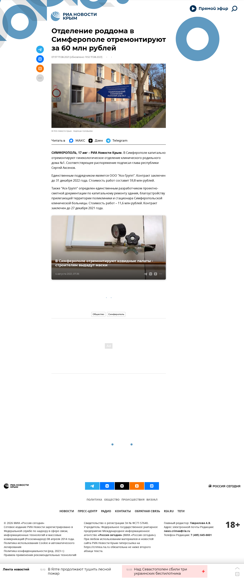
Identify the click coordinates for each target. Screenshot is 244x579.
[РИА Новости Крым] (73, 16)
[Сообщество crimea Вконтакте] (107, 486)
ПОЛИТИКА (94, 500)
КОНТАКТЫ (123, 512)
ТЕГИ (181, 512)
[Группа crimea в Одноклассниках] (137, 486)
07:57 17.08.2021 (60, 57)
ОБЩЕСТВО (112, 500)
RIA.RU (169, 512)
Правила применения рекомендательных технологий (40, 555)
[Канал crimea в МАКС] (151, 486)
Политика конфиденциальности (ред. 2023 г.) (34, 551)
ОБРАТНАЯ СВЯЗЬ (147, 512)
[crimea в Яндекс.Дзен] (122, 486)
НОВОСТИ (66, 512)
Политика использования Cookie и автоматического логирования (39, 545)
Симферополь (116, 314)
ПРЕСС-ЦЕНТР (87, 512)
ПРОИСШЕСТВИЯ (132, 500)
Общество (98, 314)
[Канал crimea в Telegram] (92, 486)
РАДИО (106, 512)
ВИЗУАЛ (151, 500)
